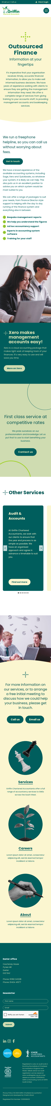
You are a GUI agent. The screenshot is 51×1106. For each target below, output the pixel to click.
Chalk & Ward (29, 1095)
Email (7, 1008)
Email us (5, 2)
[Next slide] (41, 548)
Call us (13, 2)
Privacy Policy (8, 1093)
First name (9, 1001)
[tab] (18, 592)
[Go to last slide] (5, 548)
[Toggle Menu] (46, 10)
